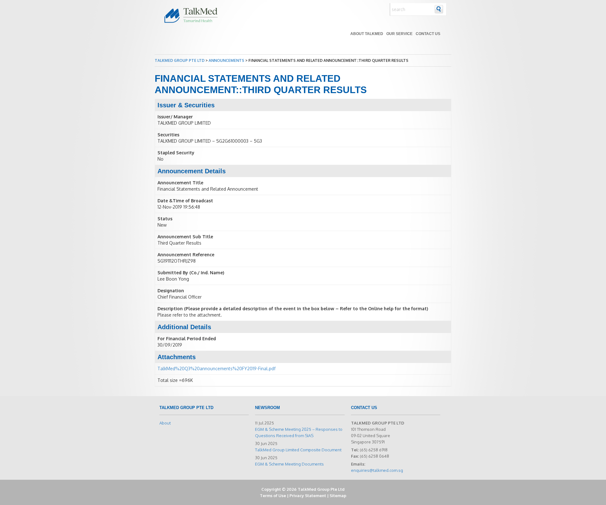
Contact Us (428, 34)
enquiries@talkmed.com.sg (377, 470)
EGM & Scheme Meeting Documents (289, 463)
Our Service (399, 34)
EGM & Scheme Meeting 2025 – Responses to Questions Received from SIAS (298, 432)
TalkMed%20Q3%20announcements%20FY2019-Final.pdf (216, 368)
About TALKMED (366, 34)
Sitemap (338, 495)
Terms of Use (273, 495)
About (165, 422)
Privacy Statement (307, 495)
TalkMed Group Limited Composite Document (298, 449)
